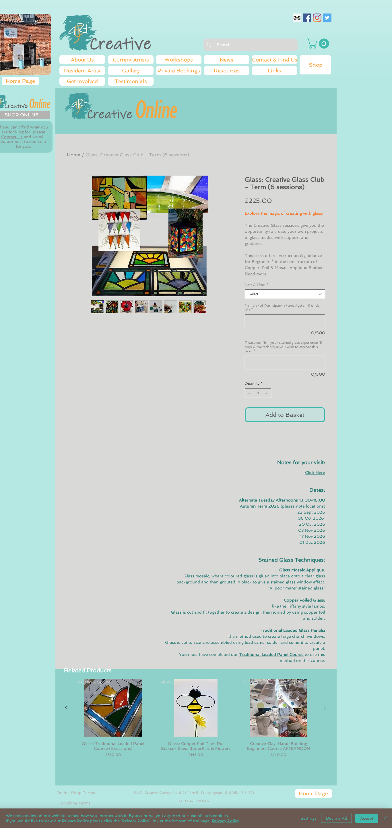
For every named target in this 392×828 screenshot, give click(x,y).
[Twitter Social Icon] (327, 18)
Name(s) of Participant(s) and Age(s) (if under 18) (283, 307)
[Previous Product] (66, 707)
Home (73, 154)
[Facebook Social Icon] (307, 18)
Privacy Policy (225, 821)
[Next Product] (325, 707)
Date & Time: (256, 285)
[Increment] (267, 393)
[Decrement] (249, 393)
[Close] (385, 818)
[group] (196, 730)
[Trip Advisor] (297, 18)
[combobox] (285, 294)
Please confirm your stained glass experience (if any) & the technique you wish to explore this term (283, 347)
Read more (256, 274)
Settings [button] (308, 818)
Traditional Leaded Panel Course (271, 654)
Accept (366, 818)
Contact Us (12, 137)
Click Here (315, 472)
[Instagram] (317, 18)
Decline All (336, 818)
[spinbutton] (258, 393)
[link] (319, 44)
